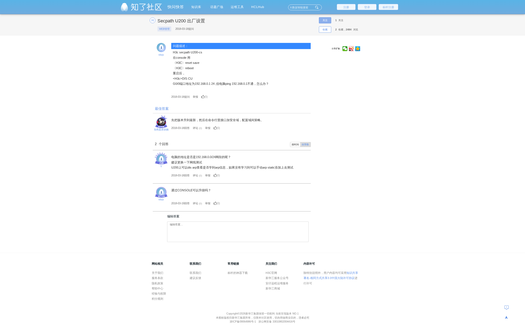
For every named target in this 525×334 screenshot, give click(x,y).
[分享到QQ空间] (357, 48)
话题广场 (216, 7)
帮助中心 (157, 288)
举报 (195, 96)
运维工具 (237, 7)
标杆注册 (388, 7)
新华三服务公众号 (277, 278)
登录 (367, 7)
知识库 (196, 7)
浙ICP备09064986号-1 (243, 321)
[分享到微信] (345, 48)
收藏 (325, 29)
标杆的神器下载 (238, 272)
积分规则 (157, 298)
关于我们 (157, 272)
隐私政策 (157, 283)
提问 (180, 96)
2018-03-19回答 (180, 203)
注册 (346, 7)
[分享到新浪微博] (351, 48)
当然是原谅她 (161, 129)
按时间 (295, 144)
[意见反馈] (506, 307)
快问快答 (176, 7)
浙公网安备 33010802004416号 (276, 321)
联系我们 (195, 272)
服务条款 (157, 278)
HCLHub (257, 7)
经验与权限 (159, 293)
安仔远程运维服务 (277, 283)
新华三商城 (273, 288)
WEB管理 (164, 29)
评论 (195, 128)
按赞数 (305, 144)
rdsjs (161, 54)
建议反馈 (195, 278)
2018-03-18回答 (180, 128)
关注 (325, 20)
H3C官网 (271, 272)
